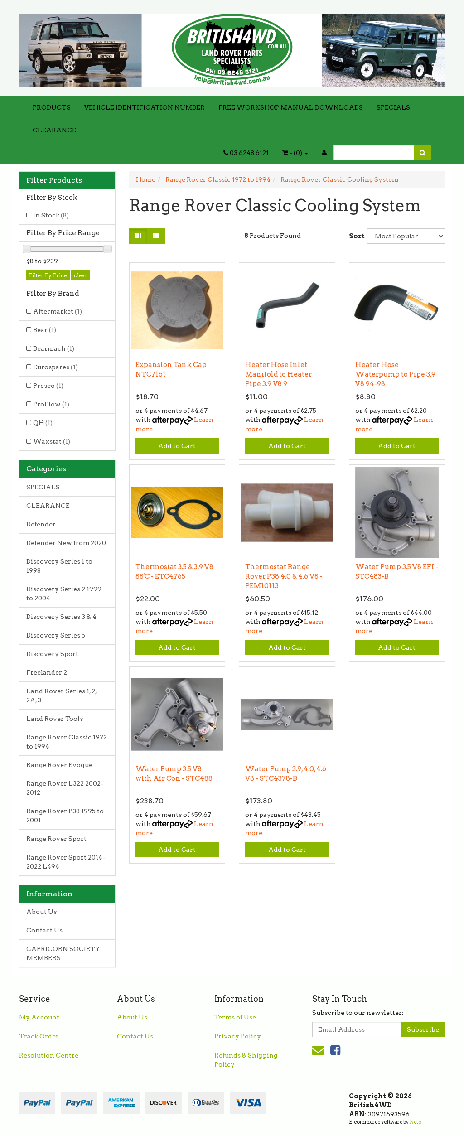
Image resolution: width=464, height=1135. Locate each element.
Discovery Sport (52, 653)
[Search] (422, 152)
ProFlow (51, 404)
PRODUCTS (52, 107)
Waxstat (51, 441)
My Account (39, 1017)
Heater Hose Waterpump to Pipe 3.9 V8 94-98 (395, 374)
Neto (415, 1122)
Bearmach (53, 348)
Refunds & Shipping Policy (245, 1060)
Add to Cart (177, 445)
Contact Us (44, 930)
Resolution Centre (48, 1055)
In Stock (51, 215)
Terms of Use (235, 1017)
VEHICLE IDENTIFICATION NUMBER (144, 107)
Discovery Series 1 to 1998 (59, 566)
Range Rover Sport (56, 838)
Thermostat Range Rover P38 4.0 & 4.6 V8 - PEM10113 (284, 576)
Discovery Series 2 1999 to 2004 (64, 593)
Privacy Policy (237, 1036)
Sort (354, 236)
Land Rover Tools (54, 718)
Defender (41, 524)
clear (80, 275)
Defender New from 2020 (66, 542)
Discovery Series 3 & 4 (61, 616)
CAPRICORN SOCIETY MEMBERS (63, 953)
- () (296, 152)
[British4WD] (232, 47)
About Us (41, 911)
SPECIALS (393, 107)
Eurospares (55, 367)
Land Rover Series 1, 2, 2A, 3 (61, 695)
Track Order (39, 1036)
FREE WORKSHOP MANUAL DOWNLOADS (290, 107)
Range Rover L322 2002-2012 (64, 788)
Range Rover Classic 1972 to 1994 (66, 742)
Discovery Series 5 (55, 635)
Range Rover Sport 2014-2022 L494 (65, 862)
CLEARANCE (54, 130)
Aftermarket (57, 311)
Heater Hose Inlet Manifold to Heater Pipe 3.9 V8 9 (278, 374)
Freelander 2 (46, 672)
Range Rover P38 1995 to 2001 (65, 815)
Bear (44, 329)
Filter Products (54, 180)
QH (43, 422)
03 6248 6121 (248, 152)
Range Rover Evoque (59, 764)
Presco (48, 385)
